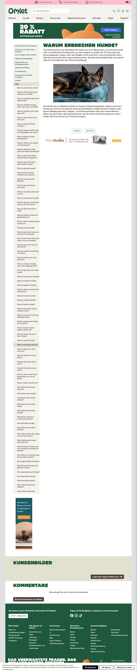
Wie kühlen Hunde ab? (26, 491)
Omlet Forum (55, 635)
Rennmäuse (115, 630)
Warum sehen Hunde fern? (27, 383)
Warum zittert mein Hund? (27, 88)
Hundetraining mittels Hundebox (23, 76)
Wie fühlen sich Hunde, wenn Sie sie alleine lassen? (28, 456)
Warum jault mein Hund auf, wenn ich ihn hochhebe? (28, 239)
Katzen (73, 645)
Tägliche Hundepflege (24, 58)
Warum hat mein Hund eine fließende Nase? (28, 316)
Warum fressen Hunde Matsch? (25, 180)
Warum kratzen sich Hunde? (28, 276)
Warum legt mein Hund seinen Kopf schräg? (26, 163)
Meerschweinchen (77, 648)
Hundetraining (20, 71)
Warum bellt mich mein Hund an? (26, 350)
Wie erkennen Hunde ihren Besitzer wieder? (27, 467)
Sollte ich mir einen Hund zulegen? (24, 50)
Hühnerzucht (96, 641)
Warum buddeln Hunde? (26, 281)
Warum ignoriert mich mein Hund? (28, 271)
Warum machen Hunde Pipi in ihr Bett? (28, 252)
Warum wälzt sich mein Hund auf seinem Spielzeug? (28, 150)
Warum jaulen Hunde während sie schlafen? (26, 174)
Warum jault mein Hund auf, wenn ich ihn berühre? (28, 233)
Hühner (73, 637)
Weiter (90, 131)
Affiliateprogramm (57, 643)
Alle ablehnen (106, 667)
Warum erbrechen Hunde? (27, 345)
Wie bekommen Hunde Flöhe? (26, 405)
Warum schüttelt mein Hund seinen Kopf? (28, 99)
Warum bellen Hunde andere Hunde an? (28, 222)
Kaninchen (74, 643)
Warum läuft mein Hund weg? (26, 210)
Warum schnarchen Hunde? (28, 198)
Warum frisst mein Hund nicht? (26, 369)
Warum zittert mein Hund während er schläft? (27, 93)
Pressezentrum (14, 635)
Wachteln (115, 632)
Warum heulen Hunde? (26, 304)
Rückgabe (33, 640)
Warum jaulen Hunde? (25, 228)
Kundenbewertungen (17, 632)
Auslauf (18, 80)
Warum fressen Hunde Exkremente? (25, 138)
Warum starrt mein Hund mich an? (27, 119)
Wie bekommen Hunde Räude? (26, 411)
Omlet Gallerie (55, 641)
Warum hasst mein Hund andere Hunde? (26, 310)
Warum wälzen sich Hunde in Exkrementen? (27, 144)
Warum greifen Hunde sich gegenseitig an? (27, 216)
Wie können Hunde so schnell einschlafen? (25, 418)
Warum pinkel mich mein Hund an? (27, 258)
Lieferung (33, 637)
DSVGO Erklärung (15, 638)
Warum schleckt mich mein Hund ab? (28, 112)
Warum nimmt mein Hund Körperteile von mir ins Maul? (27, 376)
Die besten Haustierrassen (77, 627)
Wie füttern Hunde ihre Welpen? (26, 486)
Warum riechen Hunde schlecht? (26, 125)
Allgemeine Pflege (22, 68)
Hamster (94, 635)
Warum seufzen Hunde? (26, 300)
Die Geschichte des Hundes (25, 46)
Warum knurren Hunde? (26, 296)
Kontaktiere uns (35, 632)
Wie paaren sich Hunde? (26, 393)
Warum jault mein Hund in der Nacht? (27, 246)
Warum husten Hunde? (26, 340)
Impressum (13, 641)
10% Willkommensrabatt (70, 2)
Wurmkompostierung (119, 635)
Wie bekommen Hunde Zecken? (26, 399)
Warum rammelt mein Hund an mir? (28, 193)
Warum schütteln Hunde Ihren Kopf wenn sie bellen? (27, 106)
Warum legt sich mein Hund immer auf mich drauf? (28, 203)
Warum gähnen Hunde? (26, 168)
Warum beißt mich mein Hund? (26, 356)
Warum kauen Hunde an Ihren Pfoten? (26, 335)
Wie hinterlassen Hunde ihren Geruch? (26, 441)
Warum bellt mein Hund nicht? (26, 363)
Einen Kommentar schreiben (28, 599)
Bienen (72, 632)
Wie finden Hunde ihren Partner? (26, 428)
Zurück (76, 131)
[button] (109, 626)
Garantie (32, 643)
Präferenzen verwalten (124, 667)
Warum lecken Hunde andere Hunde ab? (25, 329)
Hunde (72, 640)
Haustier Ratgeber (99, 626)
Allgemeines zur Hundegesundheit (22, 63)
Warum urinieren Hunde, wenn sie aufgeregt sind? (27, 265)
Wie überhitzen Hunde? (26, 476)
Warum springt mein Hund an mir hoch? (27, 322)
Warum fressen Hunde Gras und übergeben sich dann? (28, 131)
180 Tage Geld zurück (95, 2)
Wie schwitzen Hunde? (26, 480)
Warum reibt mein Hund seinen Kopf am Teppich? (27, 157)
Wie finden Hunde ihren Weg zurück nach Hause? (28, 435)
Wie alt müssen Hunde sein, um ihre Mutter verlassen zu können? (28, 449)
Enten (72, 634)
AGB (101, 660)
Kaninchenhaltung (98, 646)
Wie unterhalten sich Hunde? (28, 472)
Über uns (12, 630)
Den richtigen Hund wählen (25, 55)
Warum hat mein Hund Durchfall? (26, 186)
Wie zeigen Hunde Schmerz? (28, 461)
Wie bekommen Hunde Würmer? (26, 388)
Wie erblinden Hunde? (25, 423)
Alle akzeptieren (90, 667)
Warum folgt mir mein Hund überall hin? (28, 290)
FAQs (17, 84)
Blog (51, 638)
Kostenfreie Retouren (45, 2)
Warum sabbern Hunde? (26, 285)
